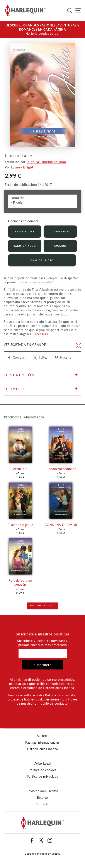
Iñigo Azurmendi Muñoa (46, 162)
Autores (42, 736)
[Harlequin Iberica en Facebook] (31, 840)
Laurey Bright (22, 167)
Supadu (56, 853)
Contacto (42, 804)
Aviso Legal (42, 763)
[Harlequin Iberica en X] (41, 840)
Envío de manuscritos (42, 791)
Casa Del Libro (42, 260)
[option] (42, 29)
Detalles (15, 389)
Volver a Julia (45, 606)
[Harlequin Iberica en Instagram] (50, 840)
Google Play (60, 231)
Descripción (19, 375)
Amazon (60, 246)
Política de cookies (42, 770)
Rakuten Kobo (25, 246)
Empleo (42, 797)
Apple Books (24, 231)
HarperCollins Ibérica (42, 749)
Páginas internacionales (42, 742)
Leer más (41, 334)
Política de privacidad (42, 776)
